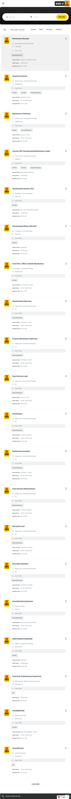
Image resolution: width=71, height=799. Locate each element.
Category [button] (59, 29)
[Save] (66, 38)
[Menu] (3, 3)
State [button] (41, 29)
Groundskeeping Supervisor (22, 601)
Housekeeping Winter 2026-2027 (24, 226)
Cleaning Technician (19, 76)
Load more (35, 784)
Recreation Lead (18, 526)
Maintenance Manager (20, 38)
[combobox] (63, 797)
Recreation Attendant (20, 564)
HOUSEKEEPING (18, 711)
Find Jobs (62, 17)
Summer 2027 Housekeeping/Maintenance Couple (31, 151)
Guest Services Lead (20, 376)
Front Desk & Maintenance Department (26, 676)
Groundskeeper (18, 748)
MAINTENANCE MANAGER (22, 639)
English (63, 797)
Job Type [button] (49, 29)
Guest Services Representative (23, 489)
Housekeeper (17, 414)
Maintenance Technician (21, 113)
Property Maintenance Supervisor (25, 339)
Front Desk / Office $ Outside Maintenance (28, 264)
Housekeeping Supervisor (22, 301)
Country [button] (33, 29)
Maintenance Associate (21, 451)
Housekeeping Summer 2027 (23, 189)
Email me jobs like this (13, 796)
